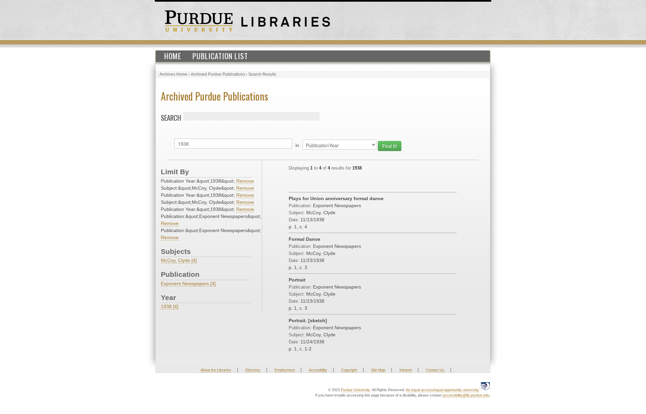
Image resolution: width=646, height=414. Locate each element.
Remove (245, 181)
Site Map (378, 370)
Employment (285, 370)
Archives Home (173, 74)
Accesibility (318, 370)
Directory (252, 370)
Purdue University (355, 390)
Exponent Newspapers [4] (188, 283)
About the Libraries (216, 370)
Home (172, 55)
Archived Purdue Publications (218, 74)
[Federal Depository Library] (485, 386)
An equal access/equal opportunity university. (442, 390)
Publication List (220, 55)
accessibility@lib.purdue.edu (466, 395)
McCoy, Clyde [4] (179, 260)
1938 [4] (169, 306)
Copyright (349, 370)
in (297, 145)
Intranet (405, 370)
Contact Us (435, 370)
